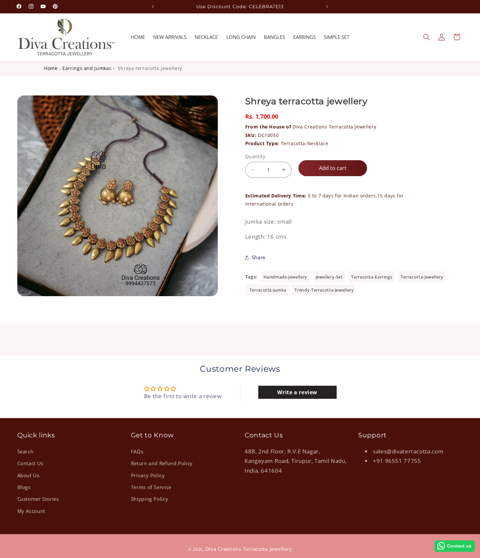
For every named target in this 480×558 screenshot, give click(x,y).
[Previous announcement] (153, 6)
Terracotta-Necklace (304, 143)
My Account (31, 510)
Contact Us (30, 463)
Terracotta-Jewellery (422, 277)
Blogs (24, 486)
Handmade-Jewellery (286, 277)
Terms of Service (151, 486)
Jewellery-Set (330, 277)
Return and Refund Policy (162, 463)
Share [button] (258, 257)
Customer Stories (38, 499)
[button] (426, 36)
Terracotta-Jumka (268, 290)
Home (51, 68)
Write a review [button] (297, 392)
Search (25, 451)
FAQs (137, 451)
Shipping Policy (149, 499)
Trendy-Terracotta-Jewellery (324, 290)
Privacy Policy (148, 475)
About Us (28, 475)
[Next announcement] (327, 6)
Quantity (255, 156)
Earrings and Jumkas (86, 68)
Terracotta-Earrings (372, 277)
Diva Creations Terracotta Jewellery (310, 127)
